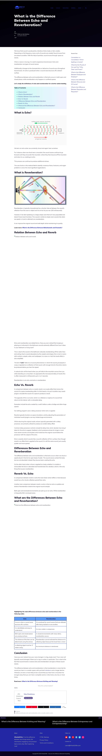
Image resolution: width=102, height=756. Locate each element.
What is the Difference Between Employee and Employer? (78, 74)
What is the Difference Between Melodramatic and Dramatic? (42, 227)
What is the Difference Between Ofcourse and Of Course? (78, 82)
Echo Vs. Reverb (23, 99)
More (79, 8)
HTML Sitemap (44, 737)
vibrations (48, 670)
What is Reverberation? (25, 94)
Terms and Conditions (46, 743)
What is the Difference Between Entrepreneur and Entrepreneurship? (72, 722)
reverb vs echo (49, 713)
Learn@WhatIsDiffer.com (73, 745)
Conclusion (21, 108)
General (73, 8)
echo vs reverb (41, 713)
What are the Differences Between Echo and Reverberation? (36, 105)
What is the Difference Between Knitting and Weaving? (40, 681)
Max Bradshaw (29, 694)
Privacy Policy (44, 740)
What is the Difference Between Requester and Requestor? (78, 89)
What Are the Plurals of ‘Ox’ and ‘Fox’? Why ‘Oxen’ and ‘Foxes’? (78, 67)
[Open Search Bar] (86, 8)
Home (52, 8)
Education (65, 8)
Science (58, 8)
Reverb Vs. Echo (23, 103)
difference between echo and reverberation (26, 713)
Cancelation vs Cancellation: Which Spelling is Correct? (77, 60)
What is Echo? (22, 92)
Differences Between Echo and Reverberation (32, 101)
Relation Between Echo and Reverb (29, 96)
